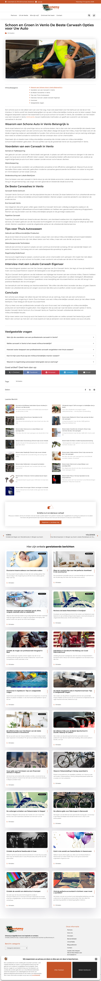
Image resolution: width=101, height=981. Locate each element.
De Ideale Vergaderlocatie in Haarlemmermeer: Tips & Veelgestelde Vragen (72, 691)
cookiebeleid (36, 975)
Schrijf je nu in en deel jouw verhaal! (50, 513)
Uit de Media (23, 15)
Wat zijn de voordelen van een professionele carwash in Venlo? (50, 337)
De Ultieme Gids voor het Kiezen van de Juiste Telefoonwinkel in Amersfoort (24, 731)
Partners (14, 15)
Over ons (70, 933)
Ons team (70, 936)
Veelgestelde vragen (37, 103)
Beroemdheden (72, 939)
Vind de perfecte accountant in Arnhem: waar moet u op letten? (72, 892)
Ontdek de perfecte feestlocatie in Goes (21, 851)
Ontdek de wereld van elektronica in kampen (24, 891)
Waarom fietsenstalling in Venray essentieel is (70, 771)
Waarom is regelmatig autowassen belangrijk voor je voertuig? (50, 362)
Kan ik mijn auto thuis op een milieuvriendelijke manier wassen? (50, 356)
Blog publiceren (72, 944)
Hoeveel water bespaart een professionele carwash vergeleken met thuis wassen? (50, 350)
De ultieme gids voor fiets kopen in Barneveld (70, 811)
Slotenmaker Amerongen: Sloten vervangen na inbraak (32, 487)
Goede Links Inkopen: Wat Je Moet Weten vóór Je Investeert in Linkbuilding (74, 953)
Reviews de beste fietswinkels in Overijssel (69, 611)
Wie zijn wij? (34, 15)
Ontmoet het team (48, 15)
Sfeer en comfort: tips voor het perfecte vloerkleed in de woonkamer (72, 571)
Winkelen (10, 33)
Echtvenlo (31, 117)
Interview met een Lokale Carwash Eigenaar (45, 97)
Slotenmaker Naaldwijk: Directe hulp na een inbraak (31, 452)
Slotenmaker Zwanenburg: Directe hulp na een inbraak (32, 440)
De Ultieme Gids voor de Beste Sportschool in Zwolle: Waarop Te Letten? (70, 731)
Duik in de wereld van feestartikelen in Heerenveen (72, 851)
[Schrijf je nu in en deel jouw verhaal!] (50, 507)
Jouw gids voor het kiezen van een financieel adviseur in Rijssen (23, 771)
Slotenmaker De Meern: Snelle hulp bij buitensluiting (77, 440)
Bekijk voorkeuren (85, 970)
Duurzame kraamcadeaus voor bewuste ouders (24, 570)
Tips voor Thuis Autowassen (40, 95)
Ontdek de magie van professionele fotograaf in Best (25, 651)
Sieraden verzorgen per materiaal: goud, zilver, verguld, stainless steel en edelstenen (24, 611)
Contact (59, 15)
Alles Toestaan (59, 970)
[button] (96, 959)
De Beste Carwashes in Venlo (40, 92)
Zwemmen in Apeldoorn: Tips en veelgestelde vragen (24, 691)
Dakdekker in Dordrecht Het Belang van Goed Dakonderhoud (70, 651)
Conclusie (34, 100)
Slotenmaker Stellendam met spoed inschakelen (30, 464)
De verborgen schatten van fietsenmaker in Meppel (26, 811)
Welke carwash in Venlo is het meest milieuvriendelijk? (50, 343)
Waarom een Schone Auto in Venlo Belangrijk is (46, 87)
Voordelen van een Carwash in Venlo (43, 90)
